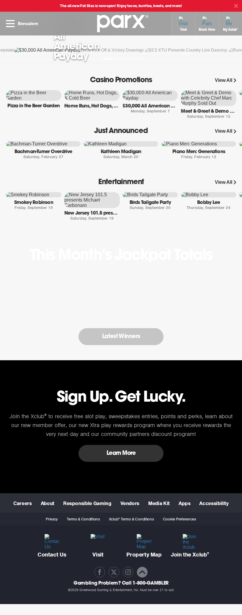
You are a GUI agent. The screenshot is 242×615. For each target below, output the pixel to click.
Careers (22, 503)
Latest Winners (121, 336)
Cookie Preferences (179, 519)
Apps (185, 503)
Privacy (52, 519)
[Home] (121, 21)
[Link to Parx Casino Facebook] (99, 572)
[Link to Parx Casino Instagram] (128, 572)
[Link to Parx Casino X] (114, 572)
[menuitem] (183, 23)
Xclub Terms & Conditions (131, 519)
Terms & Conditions (83, 519)
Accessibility (213, 503)
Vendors (129, 503)
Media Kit (159, 503)
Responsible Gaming (87, 503)
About (47, 503)
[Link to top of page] (142, 572)
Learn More (121, 453)
